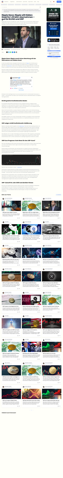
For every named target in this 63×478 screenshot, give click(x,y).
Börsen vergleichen (31, 248)
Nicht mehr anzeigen (31, 250)
